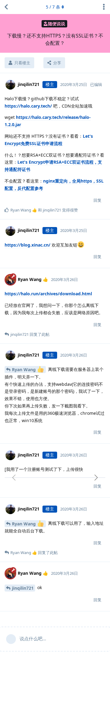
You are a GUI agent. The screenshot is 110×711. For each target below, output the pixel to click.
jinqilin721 (23, 588)
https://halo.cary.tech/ (28, 106)
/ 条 (53, 7)
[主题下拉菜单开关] (104, 7)
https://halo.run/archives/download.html (48, 294)
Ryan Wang (24, 369)
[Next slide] (95, 477)
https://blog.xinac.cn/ (27, 245)
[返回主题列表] (6, 7)
